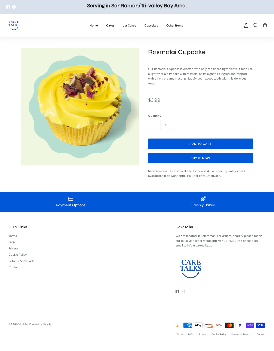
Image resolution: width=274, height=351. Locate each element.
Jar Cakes (129, 25)
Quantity (154, 116)
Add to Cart (200, 144)
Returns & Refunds (21, 261)
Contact (14, 267)
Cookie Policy (18, 255)
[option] (80, 106)
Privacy (14, 248)
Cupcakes (151, 25)
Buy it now (200, 158)
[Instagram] (14, 7)
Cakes (110, 25)
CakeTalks (22, 324)
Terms (13, 236)
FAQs (12, 242)
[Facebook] (8, 7)
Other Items (174, 25)
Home (93, 25)
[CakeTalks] (13, 25)
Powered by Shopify (40, 324)
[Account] (245, 25)
